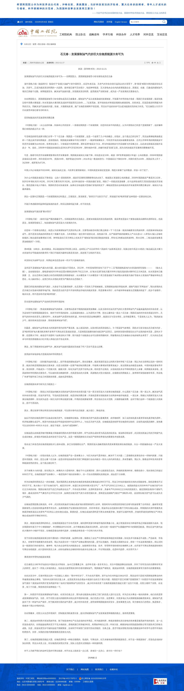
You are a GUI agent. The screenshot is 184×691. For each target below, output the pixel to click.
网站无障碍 (99, 22)
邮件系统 (28, 22)
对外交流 (148, 34)
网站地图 (85, 669)
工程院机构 (65, 34)
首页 (21, 22)
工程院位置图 (88, 682)
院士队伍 (81, 34)
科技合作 (121, 34)
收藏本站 (114, 669)
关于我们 (70, 669)
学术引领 (108, 34)
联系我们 (99, 669)
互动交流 (162, 34)
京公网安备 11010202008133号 (93, 678)
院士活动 (41, 44)
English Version (121, 22)
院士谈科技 (51, 44)
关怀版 (109, 22)
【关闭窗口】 (92, 658)
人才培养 (135, 34)
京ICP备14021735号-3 (67, 678)
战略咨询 (94, 34)
